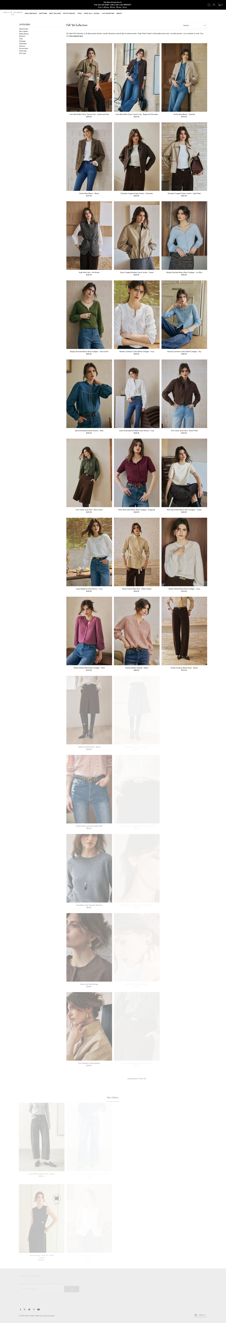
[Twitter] (29, 1310)
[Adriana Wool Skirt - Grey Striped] (137, 710)
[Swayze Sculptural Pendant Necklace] (184, 789)
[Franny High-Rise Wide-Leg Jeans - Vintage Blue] (89, 1137)
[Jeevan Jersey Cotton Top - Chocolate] (137, 1218)
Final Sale (22, 51)
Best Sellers (23, 31)
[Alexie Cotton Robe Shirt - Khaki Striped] (137, 552)
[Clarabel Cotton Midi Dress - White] (184, 1137)
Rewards (86, 1293)
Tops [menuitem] (79, 13)
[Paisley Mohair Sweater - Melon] (137, 631)
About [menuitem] (119, 13)
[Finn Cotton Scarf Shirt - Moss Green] (89, 473)
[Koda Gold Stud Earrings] (89, 947)
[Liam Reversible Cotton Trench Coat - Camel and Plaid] (89, 77)
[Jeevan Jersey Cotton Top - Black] (42, 1218)
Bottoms (22, 36)
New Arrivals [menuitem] (31, 13)
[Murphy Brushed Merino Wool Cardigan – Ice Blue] (184, 235)
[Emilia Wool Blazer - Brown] (89, 156)
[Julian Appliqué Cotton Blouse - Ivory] (89, 552)
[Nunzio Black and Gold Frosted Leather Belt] (137, 1026)
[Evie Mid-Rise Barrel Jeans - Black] (42, 1137)
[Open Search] (209, 5)
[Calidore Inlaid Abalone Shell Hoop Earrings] (184, 947)
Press (85, 1290)
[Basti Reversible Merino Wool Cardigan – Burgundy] (137, 473)
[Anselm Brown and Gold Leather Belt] (89, 789)
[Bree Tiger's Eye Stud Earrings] (137, 947)
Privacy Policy (136, 1298)
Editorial (86, 1288)
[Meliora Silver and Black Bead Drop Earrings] (137, 868)
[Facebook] (20, 1310)
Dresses (22, 46)
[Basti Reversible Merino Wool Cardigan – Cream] (184, 473)
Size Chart (134, 1290)
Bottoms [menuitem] (43, 13)
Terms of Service (137, 1293)
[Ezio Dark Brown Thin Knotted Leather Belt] (184, 710)
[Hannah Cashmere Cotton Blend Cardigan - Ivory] (137, 314)
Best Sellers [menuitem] (55, 13)
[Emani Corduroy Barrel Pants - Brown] (184, 631)
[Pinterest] (33, 1310)
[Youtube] (38, 1310)
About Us (86, 1285)
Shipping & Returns (138, 1288)
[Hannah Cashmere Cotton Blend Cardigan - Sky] (184, 314)
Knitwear (22, 41)
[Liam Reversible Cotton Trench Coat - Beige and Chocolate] (137, 77)
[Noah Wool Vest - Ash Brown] (89, 235)
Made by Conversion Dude (44, 1316)
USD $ (201, 1315)
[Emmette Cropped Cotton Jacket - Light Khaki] (184, 156)
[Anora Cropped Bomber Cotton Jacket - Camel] (137, 235)
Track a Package (137, 1295)
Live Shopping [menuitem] (108, 13)
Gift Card (22, 53)
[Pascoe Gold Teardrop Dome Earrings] (184, 868)
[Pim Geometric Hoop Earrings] (89, 1026)
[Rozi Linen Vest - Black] (137, 1137)
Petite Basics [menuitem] (69, 13)
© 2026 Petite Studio (26, 1316)
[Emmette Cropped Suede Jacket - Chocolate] (137, 156)
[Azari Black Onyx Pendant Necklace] (89, 868)
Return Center (136, 1285)
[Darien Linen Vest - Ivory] (89, 1218)
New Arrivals (23, 29)
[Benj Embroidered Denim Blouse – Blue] (89, 394)
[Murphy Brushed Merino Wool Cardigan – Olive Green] (89, 314)
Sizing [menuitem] (96, 13)
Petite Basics (24, 34)
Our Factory (87, 1283)
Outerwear (23, 43)
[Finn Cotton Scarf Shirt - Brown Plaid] (184, 394)
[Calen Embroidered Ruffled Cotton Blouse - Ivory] (137, 394)
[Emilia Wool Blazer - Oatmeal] (184, 77)
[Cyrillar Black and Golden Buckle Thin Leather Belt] (137, 789)
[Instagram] (24, 1310)
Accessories (23, 48)
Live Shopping (88, 1295)
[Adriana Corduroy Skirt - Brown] (89, 710)
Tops (21, 39)
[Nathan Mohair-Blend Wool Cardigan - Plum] (89, 631)
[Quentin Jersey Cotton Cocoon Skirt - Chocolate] (184, 1218)
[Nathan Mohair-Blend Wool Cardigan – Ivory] (184, 552)
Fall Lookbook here (76, 36)
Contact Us (135, 1283)
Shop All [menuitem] (88, 13)
